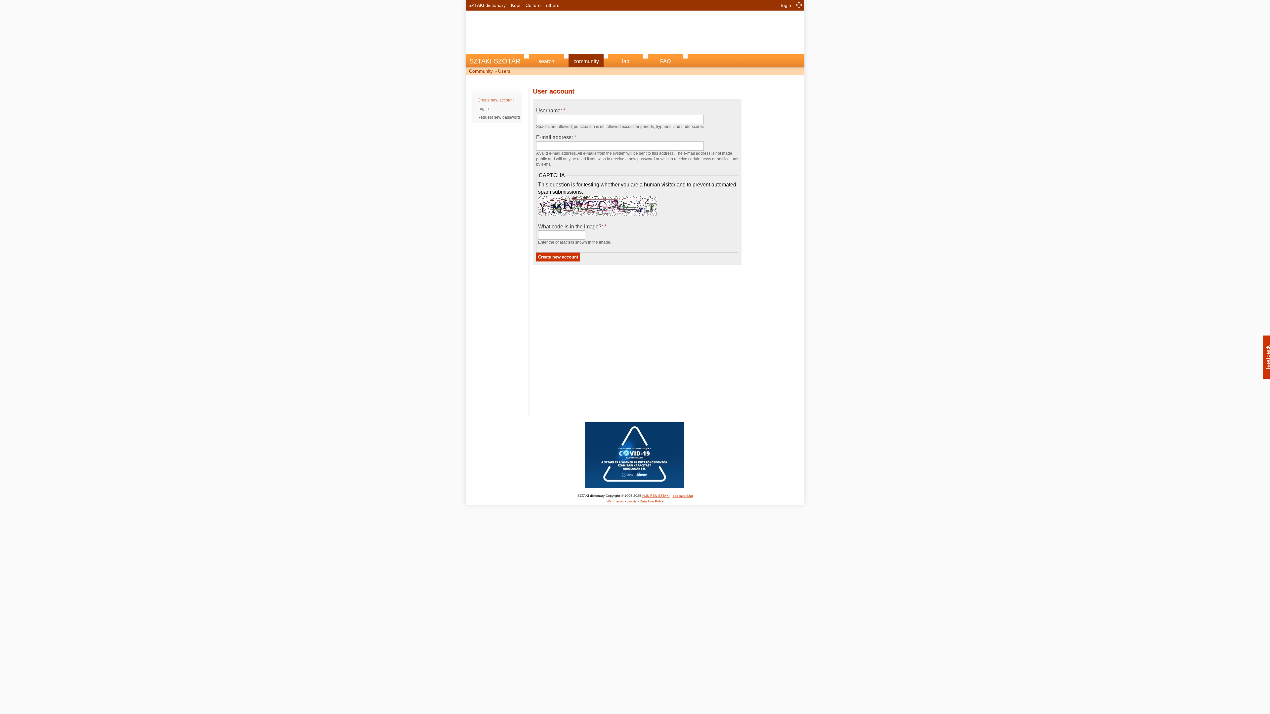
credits (632, 501)
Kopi (515, 5)
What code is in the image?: (572, 226)
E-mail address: (556, 137)
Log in (483, 108)
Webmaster (615, 501)
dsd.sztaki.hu (683, 495)
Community (481, 71)
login (786, 5)
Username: (550, 110)
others (552, 5)
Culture (533, 5)
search (546, 61)
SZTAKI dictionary (487, 5)
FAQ (665, 61)
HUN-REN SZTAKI (656, 495)
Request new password (499, 117)
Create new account (496, 100)
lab (625, 61)
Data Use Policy (652, 501)
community (586, 61)
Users (504, 71)
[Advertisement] (635, 29)
